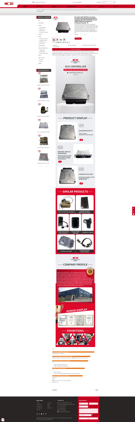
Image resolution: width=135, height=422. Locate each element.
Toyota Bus (39, 406)
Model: (54, 45)
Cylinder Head (42, 51)
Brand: (69, 45)
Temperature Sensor (43, 32)
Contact (101, 6)
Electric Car (39, 404)
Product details (71, 6)
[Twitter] (44, 414)
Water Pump (41, 43)
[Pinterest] (46, 414)
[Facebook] (39, 414)
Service (116, 6)
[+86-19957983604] (133, 208)
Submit (88, 418)
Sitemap (70, 418)
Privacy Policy (39, 419)
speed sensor (42, 30)
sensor (40, 25)
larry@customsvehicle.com (40, 2)
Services (38, 409)
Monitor (40, 34)
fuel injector (41, 23)
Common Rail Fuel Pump (44, 38)
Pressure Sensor (42, 27)
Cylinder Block (42, 50)
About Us (54, 6)
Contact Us (49, 407)
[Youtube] (37, 414)
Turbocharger (41, 45)
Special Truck (41, 57)
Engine (39, 63)
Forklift (40, 61)
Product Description (75, 49)
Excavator (41, 59)
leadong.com (50, 419)
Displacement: (86, 45)
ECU (39, 20)
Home (25, 6)
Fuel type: (55, 46)
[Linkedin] (41, 414)
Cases (48, 404)
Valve (39, 55)
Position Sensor (42, 29)
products (39, 6)
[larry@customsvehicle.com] (133, 214)
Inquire (78, 38)
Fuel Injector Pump (43, 40)
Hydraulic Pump (42, 42)
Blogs (87, 6)
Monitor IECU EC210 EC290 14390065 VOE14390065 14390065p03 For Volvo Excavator (43, 116)
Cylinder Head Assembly (44, 48)
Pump (39, 36)
